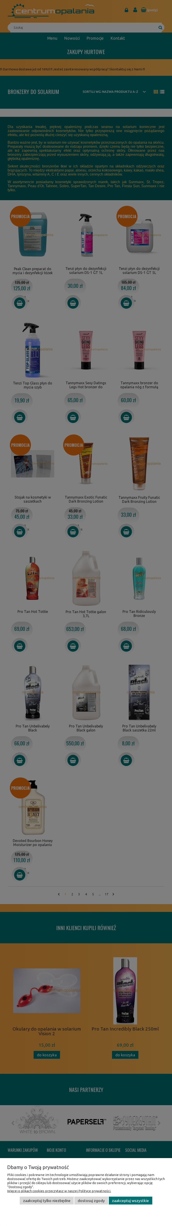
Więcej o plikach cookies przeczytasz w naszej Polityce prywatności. (59, 1191)
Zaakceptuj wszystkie (130, 1200)
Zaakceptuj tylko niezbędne (47, 1200)
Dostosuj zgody (91, 1200)
